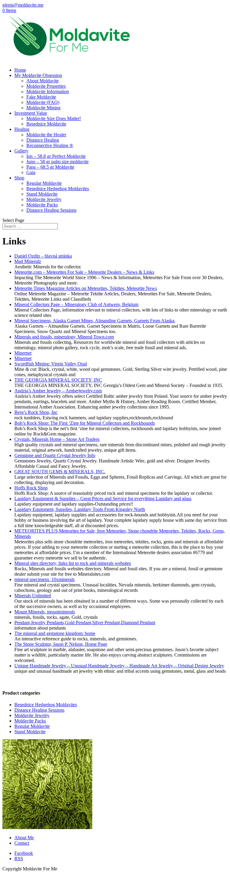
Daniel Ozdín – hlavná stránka (43, 255)
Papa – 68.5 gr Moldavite (50, 167)
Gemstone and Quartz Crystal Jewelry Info (54, 455)
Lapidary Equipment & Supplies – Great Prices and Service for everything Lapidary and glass (102, 498)
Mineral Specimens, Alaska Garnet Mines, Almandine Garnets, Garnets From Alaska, (94, 320)
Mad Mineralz (27, 261)
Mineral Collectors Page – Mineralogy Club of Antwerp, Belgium (76, 304)
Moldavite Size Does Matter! (53, 118)
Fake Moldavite (41, 96)
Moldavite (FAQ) (42, 102)
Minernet (22, 353)
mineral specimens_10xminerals (44, 579)
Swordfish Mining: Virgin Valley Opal (50, 363)
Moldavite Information (47, 91)
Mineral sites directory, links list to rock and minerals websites (72, 563)
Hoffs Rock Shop (31, 487)
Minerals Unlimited (32, 595)
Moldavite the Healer (46, 134)
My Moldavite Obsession (38, 75)
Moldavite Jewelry (43, 199)
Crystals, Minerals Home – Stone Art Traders (56, 439)
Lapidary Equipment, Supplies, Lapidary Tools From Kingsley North (79, 509)
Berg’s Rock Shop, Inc (36, 412)
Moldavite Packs (42, 204)
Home (20, 69)
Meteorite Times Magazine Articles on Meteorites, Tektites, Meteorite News (85, 288)
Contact (21, 843)
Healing (21, 129)
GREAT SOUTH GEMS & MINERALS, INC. (59, 471)
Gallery (21, 150)
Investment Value (30, 113)
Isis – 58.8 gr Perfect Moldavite (56, 156)
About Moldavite (42, 80)
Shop (19, 177)
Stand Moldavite (42, 193)
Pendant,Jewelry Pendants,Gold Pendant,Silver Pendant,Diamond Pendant (84, 622)
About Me (24, 837)
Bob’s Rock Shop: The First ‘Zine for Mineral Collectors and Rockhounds (84, 423)
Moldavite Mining (43, 107)
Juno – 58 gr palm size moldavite (57, 161)
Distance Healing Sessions (51, 210)
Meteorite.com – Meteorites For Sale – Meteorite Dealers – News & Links (84, 272)
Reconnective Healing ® (49, 145)
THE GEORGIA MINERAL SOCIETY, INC (58, 379)
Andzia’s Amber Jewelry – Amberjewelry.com (58, 390)
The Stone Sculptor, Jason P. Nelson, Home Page (60, 644)
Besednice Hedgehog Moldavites (57, 188)
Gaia (30, 172)
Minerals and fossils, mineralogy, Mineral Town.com (64, 336)
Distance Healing (42, 140)
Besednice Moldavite (46, 123)
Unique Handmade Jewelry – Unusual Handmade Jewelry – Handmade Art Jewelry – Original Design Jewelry (119, 665)
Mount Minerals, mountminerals (44, 611)
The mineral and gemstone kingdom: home (54, 633)
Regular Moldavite (44, 183)
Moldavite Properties (46, 86)
